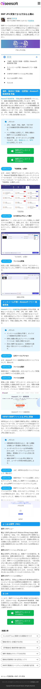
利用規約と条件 (35, 682)
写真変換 (31, 21)
